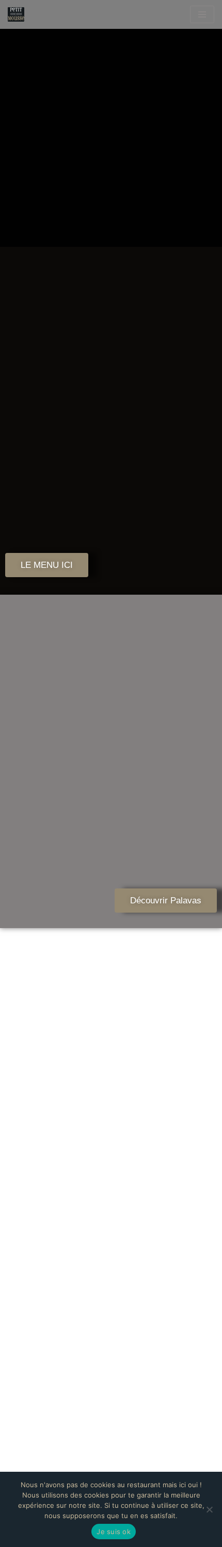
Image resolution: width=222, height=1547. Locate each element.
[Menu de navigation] (202, 14)
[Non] (209, 1509)
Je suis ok (114, 1531)
